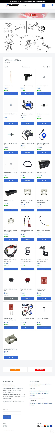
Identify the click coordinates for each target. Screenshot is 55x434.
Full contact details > (7, 384)
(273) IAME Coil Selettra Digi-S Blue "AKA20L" (27, 114)
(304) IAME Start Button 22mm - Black (10, 290)
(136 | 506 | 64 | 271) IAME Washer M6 (10, 114)
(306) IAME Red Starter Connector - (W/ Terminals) (9, 319)
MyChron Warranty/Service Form (37, 398)
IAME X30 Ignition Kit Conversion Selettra (27, 319)
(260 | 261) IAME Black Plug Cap (27, 85)
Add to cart (11, 93)
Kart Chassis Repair (34, 384)
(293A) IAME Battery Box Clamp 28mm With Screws (27, 201)
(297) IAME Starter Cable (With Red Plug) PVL (27, 231)
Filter (8, 66)
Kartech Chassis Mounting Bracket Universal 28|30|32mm (10, 348)
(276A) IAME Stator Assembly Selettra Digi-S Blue (43, 144)
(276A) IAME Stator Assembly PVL (27, 143)
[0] (51, 5)
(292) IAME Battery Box (9, 200)
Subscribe (7, 417)
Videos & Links (36, 385)
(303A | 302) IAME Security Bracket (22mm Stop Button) (26, 260)
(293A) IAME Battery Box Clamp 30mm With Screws (43, 201)
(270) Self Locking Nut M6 (42, 85)
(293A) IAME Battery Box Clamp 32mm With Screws (10, 231)
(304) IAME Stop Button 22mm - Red (27, 290)
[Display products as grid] (47, 66)
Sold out (11, 298)
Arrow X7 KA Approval (44, 391)
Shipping (45, 403)
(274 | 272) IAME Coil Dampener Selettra (10, 144)
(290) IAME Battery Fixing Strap (27, 172)
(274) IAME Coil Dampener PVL (43, 113)
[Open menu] (3, 5)
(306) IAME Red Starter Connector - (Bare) (41, 290)
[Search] (43, 5)
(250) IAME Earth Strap (8, 85)
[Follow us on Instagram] (6, 426)
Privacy (31, 403)
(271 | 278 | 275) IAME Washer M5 (10, 172)
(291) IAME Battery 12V (41, 172)
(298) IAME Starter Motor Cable (43, 230)
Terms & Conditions (38, 403)
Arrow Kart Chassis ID (34, 391)
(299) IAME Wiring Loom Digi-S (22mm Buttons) (10, 260)
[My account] (48, 5)
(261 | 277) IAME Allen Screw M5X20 (42, 319)
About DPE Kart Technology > (9, 385)
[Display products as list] (49, 66)
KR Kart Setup (42, 384)
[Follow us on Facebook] (4, 426)
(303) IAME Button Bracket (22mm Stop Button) (42, 260)
